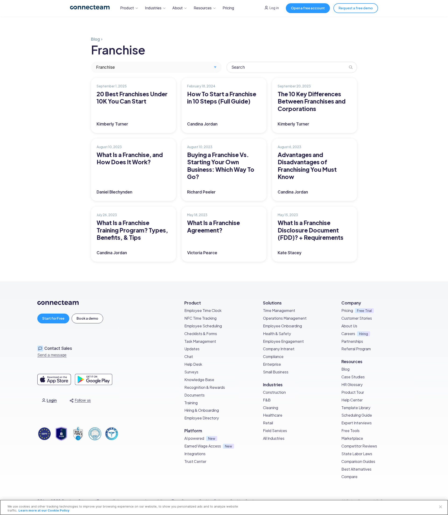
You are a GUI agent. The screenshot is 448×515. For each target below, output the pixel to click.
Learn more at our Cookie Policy (44, 510)
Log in (274, 8)
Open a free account (308, 8)
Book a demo (87, 318)
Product (127, 8)
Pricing (228, 8)
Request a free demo (356, 8)
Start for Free (53, 318)
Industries (153, 8)
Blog (95, 39)
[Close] (440, 507)
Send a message (51, 355)
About (177, 8)
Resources (203, 8)
